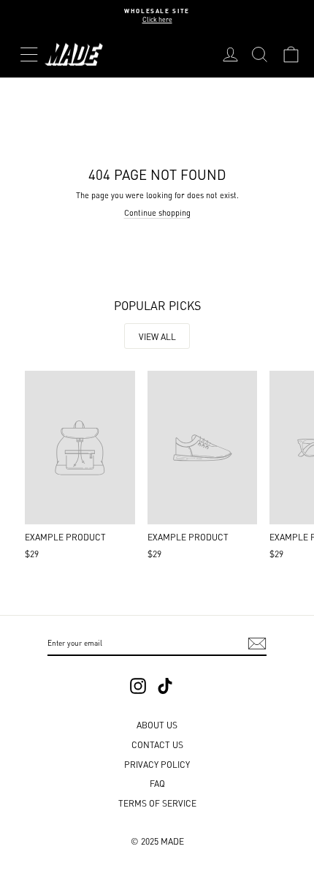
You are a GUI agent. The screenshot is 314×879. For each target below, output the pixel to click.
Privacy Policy (157, 764)
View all (157, 336)
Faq (157, 783)
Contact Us (157, 744)
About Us (157, 724)
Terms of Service (157, 803)
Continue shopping (157, 212)
